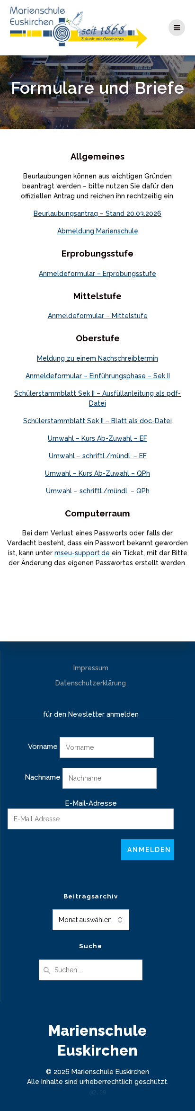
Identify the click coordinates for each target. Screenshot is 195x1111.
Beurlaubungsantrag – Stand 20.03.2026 (97, 213)
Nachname (43, 777)
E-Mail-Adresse (91, 803)
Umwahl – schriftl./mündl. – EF (98, 456)
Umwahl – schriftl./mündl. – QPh (98, 491)
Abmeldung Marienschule (97, 231)
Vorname (43, 746)
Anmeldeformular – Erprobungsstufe (97, 273)
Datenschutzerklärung (90, 683)
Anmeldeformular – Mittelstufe (98, 316)
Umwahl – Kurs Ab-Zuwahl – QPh (97, 473)
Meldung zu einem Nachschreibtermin (97, 358)
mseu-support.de (82, 553)
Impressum (90, 668)
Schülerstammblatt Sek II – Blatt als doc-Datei (97, 421)
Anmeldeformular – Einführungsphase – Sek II (98, 376)
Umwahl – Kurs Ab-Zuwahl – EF (97, 438)
